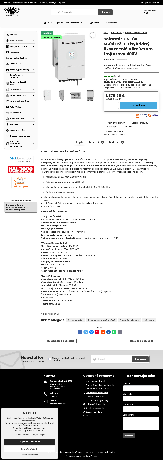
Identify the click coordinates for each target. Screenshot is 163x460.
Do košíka (138, 105)
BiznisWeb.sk (91, 456)
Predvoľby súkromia (74, 452)
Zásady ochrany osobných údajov (100, 452)
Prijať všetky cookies (29, 441)
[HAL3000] (21, 172)
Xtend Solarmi (118, 134)
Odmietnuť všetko (30, 449)
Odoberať (140, 359)
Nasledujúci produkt (141, 340)
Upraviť (39, 430)
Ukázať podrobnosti (29, 455)
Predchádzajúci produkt (60, 340)
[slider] (122, 60)
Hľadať (105, 12)
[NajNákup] (20, 188)
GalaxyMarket (29, 420)
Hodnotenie (109, 59)
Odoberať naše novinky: (33, 361)
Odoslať (129, 435)
